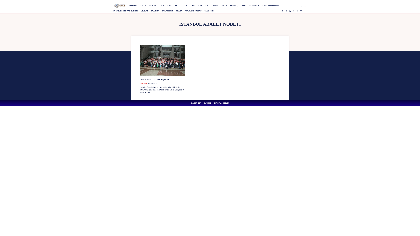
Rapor (224, 6)
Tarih (243, 6)
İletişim (32, 1)
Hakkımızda (24, 1)
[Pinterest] (60, 1)
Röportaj (234, 6)
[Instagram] (53, 1)
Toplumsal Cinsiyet (193, 11)
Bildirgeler (254, 6)
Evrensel (133, 6)
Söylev (179, 11)
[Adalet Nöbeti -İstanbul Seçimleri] (162, 60)
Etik (176, 6)
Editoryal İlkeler (40, 1)
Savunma (155, 11)
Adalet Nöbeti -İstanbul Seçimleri (154, 79)
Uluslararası (166, 6)
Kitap (193, 6)
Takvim (184, 6)
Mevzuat (144, 11)
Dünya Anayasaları (270, 6)
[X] (64, 1)
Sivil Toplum (167, 11)
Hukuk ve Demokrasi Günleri (125, 11)
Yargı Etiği (209, 11)
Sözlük (143, 6)
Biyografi (153, 6)
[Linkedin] (57, 1)
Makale (216, 6)
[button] (303, 6)
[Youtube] (68, 1)
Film (200, 6)
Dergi (207, 6)
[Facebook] (50, 1)
